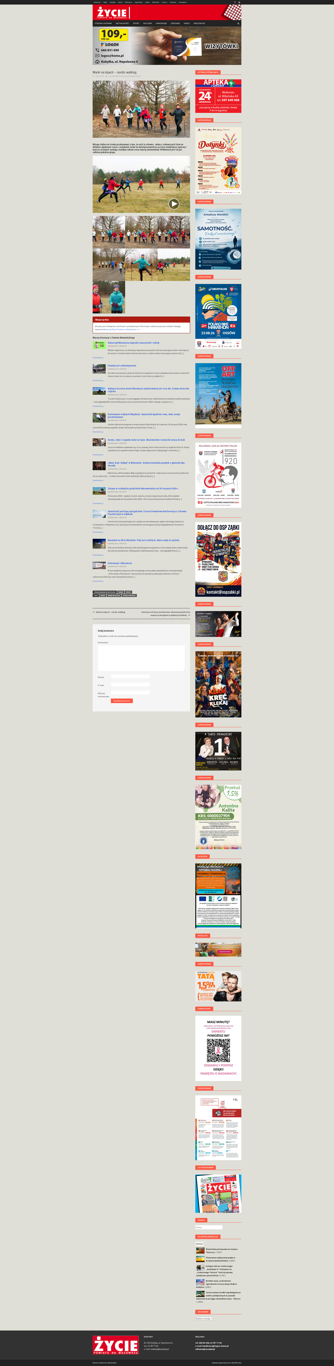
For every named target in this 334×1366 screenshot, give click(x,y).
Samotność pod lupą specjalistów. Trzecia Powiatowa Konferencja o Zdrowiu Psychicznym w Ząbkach (147, 513)
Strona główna (103, 23)
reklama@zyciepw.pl (205, 1349)
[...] (182, 353)
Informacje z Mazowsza (120, 563)
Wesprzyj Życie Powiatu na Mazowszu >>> (121, 329)
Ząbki (105, 2)
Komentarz (103, 642)
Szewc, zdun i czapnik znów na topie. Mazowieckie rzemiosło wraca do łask (146, 439)
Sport (136, 23)
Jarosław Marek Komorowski (119, 76)
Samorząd (161, 23)
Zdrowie (175, 23)
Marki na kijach (114, 595)
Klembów (155, 2)
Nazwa (101, 677)
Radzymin (128, 2)
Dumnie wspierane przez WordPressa (226, 1363)
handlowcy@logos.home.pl (215, 1346)
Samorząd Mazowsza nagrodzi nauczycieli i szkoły (133, 342)
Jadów (147, 2)
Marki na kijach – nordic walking (110, 612)
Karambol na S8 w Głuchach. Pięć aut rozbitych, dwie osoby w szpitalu (143, 540)
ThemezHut (112, 1363)
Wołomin (97, 2)
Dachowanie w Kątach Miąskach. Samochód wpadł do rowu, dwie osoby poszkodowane (144, 415)
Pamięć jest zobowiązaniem (122, 365)
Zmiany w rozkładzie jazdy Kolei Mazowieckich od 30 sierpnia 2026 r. (143, 488)
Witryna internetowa (103, 695)
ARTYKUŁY (199, 1244)
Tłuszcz (164, 2)
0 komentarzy (98, 357)
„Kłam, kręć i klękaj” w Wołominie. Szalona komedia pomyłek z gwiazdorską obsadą (146, 464)
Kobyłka (112, 2)
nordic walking (129, 595)
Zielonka (173, 2)
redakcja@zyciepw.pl (160, 1349)
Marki (120, 2)
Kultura (147, 23)
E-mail (101, 685)
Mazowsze (199, 23)
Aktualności (122, 23)
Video (187, 23)
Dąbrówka (138, 2)
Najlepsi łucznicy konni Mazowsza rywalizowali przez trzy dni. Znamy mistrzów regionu (148, 390)
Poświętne (182, 2)
